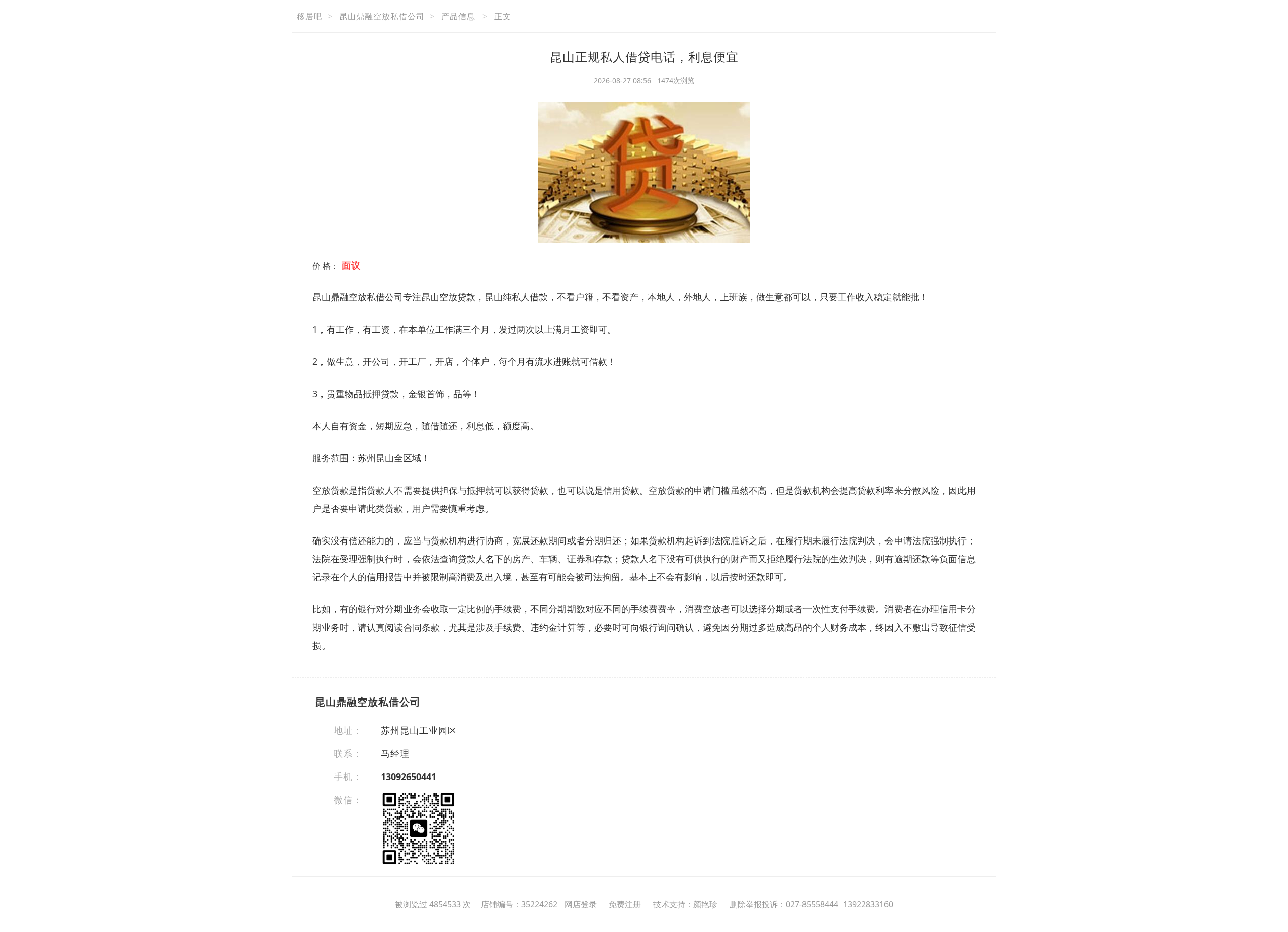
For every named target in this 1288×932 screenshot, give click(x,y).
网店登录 (581, 904)
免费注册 (625, 904)
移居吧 (310, 16)
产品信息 (458, 16)
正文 (502, 16)
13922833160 (868, 904)
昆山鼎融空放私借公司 (382, 16)
